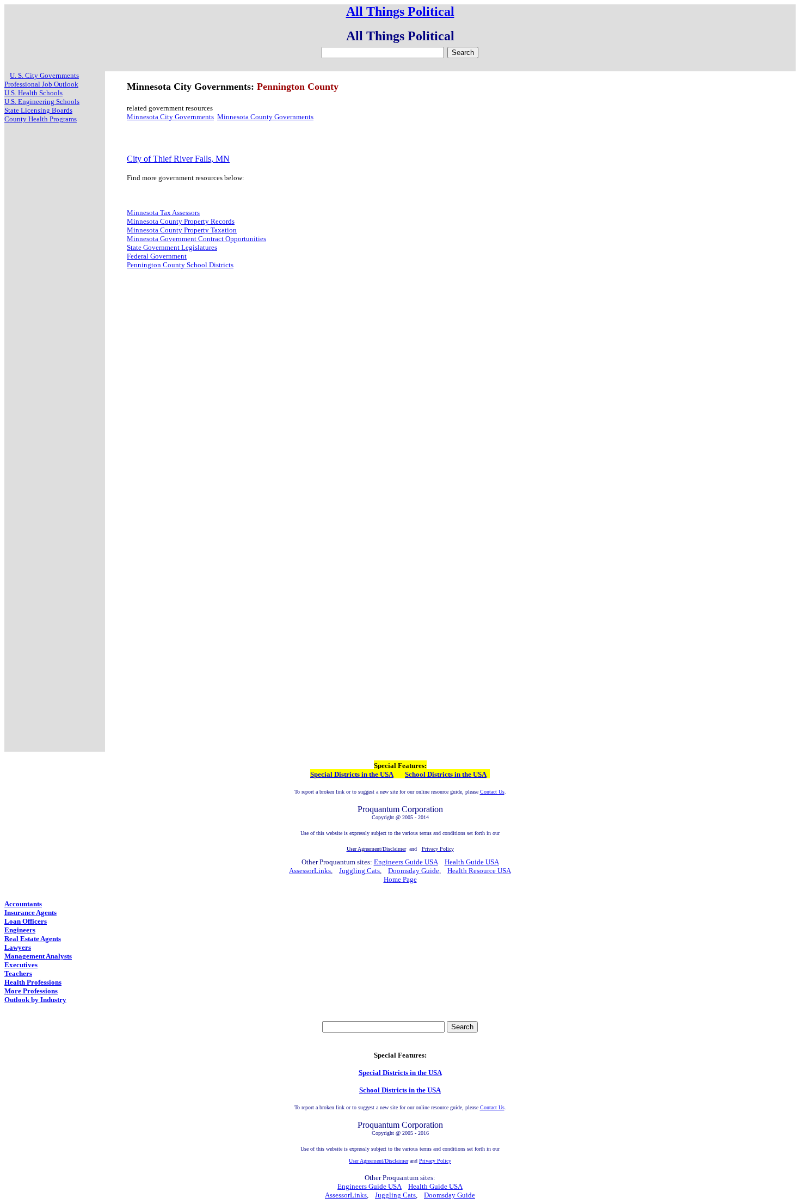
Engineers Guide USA (406, 862)
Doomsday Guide (413, 871)
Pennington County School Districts (180, 265)
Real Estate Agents (32, 939)
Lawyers (17, 947)
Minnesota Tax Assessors (163, 212)
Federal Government (157, 256)
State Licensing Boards (38, 110)
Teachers (18, 973)
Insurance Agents (30, 912)
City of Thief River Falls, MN (178, 158)
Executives (21, 965)
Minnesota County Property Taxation (182, 230)
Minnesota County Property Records (181, 221)
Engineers (19, 930)
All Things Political (400, 11)
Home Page (400, 879)
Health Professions (32, 982)
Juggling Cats (359, 871)
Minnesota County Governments (265, 117)
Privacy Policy (435, 1161)
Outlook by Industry (35, 1000)
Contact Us (492, 792)
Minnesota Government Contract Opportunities (196, 239)
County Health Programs (40, 119)
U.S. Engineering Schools (41, 101)
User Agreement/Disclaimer (378, 1161)
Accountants (23, 904)
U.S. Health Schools (33, 93)
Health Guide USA (472, 862)
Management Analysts (38, 956)
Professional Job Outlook (41, 84)
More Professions (31, 991)
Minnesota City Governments (170, 117)
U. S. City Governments (44, 75)
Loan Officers (25, 921)
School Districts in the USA (446, 774)
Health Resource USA (479, 871)
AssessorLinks (310, 871)
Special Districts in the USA (351, 774)
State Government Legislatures (172, 247)
